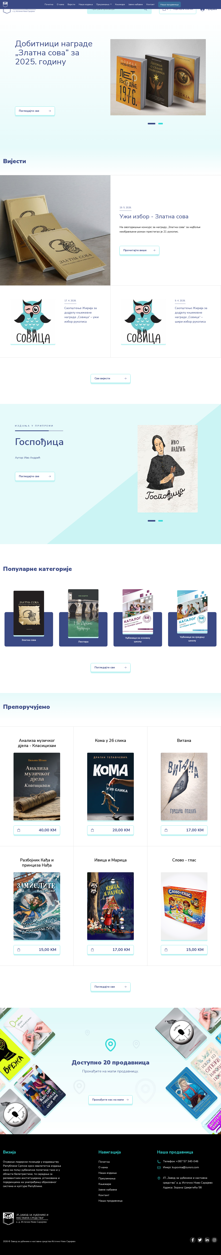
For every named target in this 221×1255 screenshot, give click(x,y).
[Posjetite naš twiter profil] (200, 1240)
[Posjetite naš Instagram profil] (214, 1240)
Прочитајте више (135, 250)
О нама (60, 4)
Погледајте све (29, 111)
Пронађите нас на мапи (108, 1099)
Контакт (150, 4)
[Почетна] (25, 1217)
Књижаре (120, 4)
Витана (184, 740)
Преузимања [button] (103, 4)
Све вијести (102, 378)
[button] (151, 123)
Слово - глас (184, 860)
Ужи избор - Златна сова (154, 216)
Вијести (71, 4)
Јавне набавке (136, 4)
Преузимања (106, 1178)
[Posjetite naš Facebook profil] (193, 1240)
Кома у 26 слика (110, 740)
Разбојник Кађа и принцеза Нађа (37, 862)
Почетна (49, 4)
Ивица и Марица (110, 860)
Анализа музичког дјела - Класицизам (37, 743)
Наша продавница (169, 4)
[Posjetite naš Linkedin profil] (207, 1240)
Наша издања (86, 4)
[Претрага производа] (145, 9)
